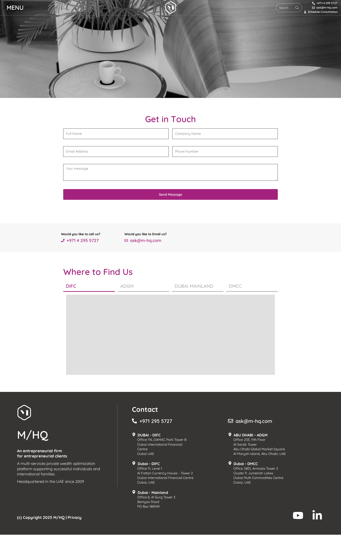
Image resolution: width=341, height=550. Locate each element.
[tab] (89, 286)
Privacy (75, 517)
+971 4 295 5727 (83, 240)
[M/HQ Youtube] (298, 515)
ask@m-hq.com (145, 240)
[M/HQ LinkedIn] (317, 515)
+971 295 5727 (155, 421)
